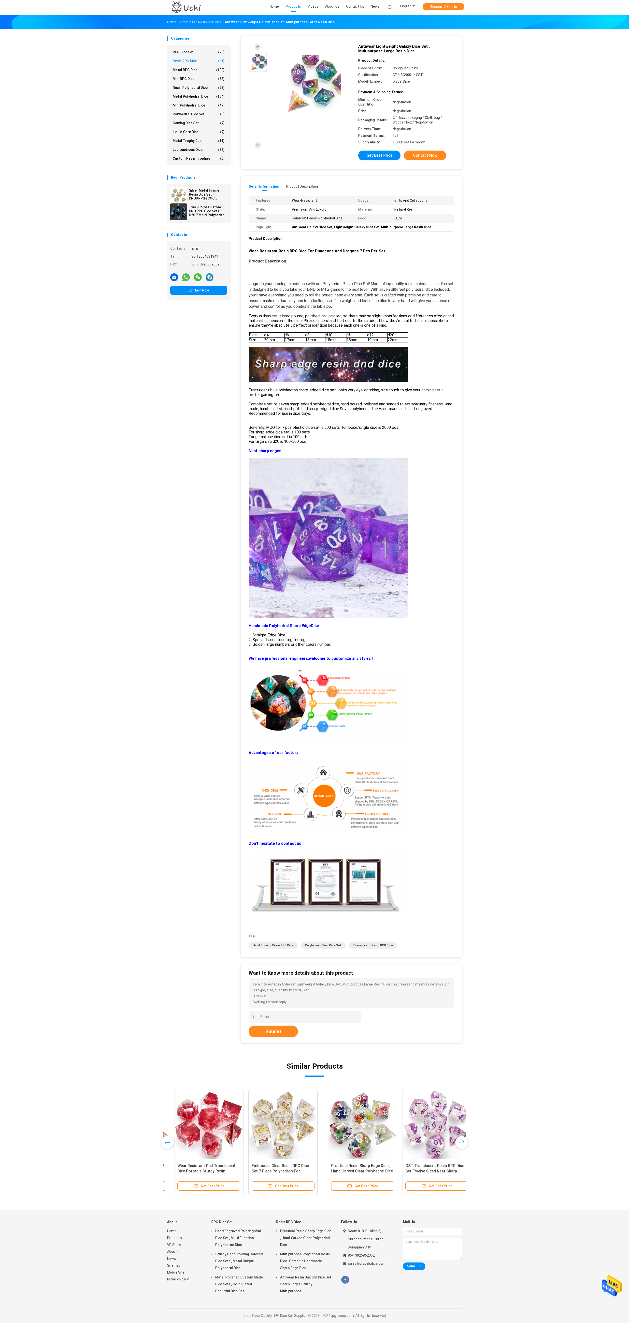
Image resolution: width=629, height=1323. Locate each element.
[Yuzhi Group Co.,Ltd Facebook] (345, 1280)
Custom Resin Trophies (199, 158)
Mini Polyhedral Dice (199, 105)
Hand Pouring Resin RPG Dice (273, 945)
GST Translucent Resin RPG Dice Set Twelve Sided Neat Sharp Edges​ (273, 1171)
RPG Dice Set (199, 52)
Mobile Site (176, 1272)
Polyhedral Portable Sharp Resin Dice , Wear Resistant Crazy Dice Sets (422, 1171)
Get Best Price (379, 155)
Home (171, 1231)
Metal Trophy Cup (199, 141)
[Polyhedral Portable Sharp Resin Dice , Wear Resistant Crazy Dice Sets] (424, 1124)
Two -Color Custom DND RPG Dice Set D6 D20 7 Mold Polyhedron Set (208, 211)
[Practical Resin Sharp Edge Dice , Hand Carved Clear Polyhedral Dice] (201, 1124)
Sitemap (174, 1265)
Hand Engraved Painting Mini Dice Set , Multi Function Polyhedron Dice (238, 1238)
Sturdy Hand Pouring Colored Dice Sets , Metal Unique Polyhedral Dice (239, 1261)
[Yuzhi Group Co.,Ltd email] (174, 277)
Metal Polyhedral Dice (199, 96)
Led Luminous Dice (199, 150)
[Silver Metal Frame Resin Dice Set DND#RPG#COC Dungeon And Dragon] (178, 195)
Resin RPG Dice (199, 61)
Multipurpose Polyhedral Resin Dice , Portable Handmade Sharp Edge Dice (305, 1261)
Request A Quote (443, 7)
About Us (174, 1252)
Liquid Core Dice (199, 132)
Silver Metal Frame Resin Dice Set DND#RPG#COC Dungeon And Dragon (206, 194)
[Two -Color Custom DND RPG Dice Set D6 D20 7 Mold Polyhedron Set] (178, 211)
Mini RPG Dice (199, 79)
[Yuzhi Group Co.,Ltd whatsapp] (186, 277)
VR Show (174, 1245)
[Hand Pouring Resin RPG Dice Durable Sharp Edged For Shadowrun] (350, 1124)
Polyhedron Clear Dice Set (323, 945)
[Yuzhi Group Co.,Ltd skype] (210, 277)
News (171, 1259)
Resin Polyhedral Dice (199, 88)
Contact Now (198, 290)
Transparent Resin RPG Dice (373, 945)
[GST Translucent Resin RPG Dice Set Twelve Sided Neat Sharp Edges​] (276, 1124)
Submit (273, 1031)
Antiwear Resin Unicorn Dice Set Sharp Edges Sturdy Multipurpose (305, 1284)
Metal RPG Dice (199, 70)
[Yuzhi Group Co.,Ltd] (186, 7)
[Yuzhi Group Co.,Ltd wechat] (198, 277)
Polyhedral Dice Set (199, 114)
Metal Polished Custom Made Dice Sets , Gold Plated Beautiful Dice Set (239, 1284)
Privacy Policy (178, 1279)
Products (174, 1238)
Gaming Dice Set (199, 123)
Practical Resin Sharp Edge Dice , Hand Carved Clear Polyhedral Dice (305, 1238)
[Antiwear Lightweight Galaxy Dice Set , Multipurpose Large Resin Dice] (310, 85)
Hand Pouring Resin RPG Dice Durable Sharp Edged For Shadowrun (345, 1171)
